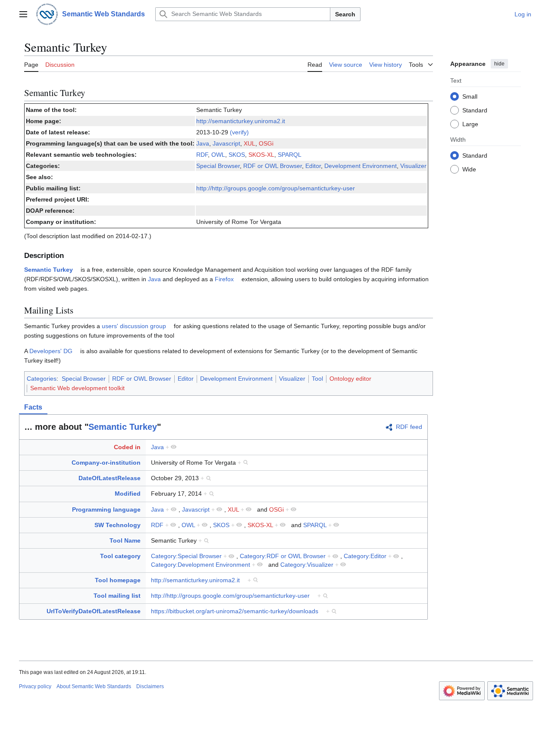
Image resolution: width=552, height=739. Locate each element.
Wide (469, 168)
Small (469, 96)
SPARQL (289, 154)
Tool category (120, 556)
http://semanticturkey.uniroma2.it (240, 121)
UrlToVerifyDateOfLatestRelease (94, 611)
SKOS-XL (261, 154)
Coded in (127, 447)
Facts (33, 407)
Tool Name (125, 540)
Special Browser (218, 165)
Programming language (106, 509)
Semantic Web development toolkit (77, 388)
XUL (249, 143)
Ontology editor (350, 378)
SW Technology (117, 525)
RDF (202, 154)
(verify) (239, 132)
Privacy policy (35, 686)
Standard (474, 109)
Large (470, 123)
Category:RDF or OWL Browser (283, 556)
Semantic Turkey (48, 269)
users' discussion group (134, 326)
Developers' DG (50, 351)
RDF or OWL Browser (272, 165)
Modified (128, 493)
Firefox (224, 279)
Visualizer (413, 165)
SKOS (237, 154)
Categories (41, 378)
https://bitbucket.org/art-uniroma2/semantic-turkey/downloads (234, 611)
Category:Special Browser (186, 556)
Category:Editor (365, 556)
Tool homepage (118, 580)
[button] (23, 14)
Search (345, 14)
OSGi (266, 143)
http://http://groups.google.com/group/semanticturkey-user (275, 188)
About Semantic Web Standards (93, 686)
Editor (313, 165)
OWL (218, 154)
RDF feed (409, 426)
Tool (317, 378)
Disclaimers (150, 686)
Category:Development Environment (200, 564)
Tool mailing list (117, 595)
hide (499, 64)
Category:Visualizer (306, 564)
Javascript (226, 143)
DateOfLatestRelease (109, 478)
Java (202, 143)
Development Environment (360, 165)
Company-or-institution (106, 462)
